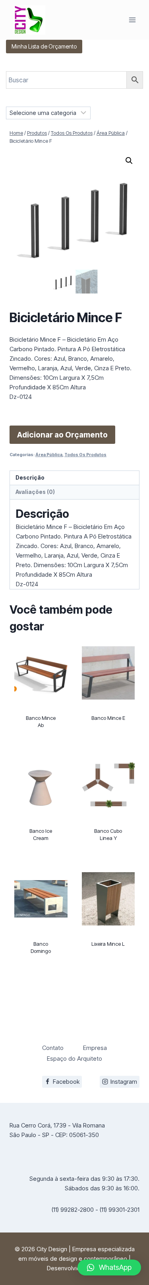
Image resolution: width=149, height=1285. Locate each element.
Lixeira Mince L (108, 944)
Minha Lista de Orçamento (44, 46)
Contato (53, 1048)
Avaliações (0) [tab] (35, 492)
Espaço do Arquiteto (74, 1058)
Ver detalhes (41, 747)
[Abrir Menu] (132, 20)
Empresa (95, 1048)
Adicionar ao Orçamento (62, 434)
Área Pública (48, 454)
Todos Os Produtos (85, 454)
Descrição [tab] (30, 477)
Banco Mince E (108, 718)
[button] (129, 161)
